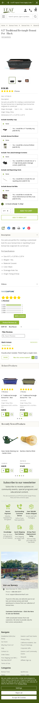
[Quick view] (12, 414)
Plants (3, 675)
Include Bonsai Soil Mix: (9, 186)
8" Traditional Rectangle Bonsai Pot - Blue (9, 396)
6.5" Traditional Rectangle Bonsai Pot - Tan (28, 396)
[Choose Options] (7, 414)
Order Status (5, 655)
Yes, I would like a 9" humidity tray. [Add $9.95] (23, 130)
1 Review (17, 91)
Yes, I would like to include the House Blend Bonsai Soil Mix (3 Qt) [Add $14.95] (23, 197)
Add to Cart (26, 211)
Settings (19, 688)
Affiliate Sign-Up (26, 660)
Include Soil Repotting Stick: (11, 170)
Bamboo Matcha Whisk (27, 451)
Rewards (23, 657)
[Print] (18, 228)
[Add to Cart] (7, 471)
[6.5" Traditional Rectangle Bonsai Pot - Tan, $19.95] (29, 379)
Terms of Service (20, 497)
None (7, 124)
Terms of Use (5, 663)
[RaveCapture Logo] (8, 291)
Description (5, 235)
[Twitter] (23, 228)
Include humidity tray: (9, 120)
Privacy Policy (25, 639)
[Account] (25, 10)
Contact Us (4, 651)
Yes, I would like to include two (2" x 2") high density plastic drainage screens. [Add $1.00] (24, 163)
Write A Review (20, 316)
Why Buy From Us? (7, 645)
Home (3, 25)
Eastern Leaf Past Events (29, 636)
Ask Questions (6, 37)
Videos (3, 284)
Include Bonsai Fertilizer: (10, 136)
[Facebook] (8, 228)
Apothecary (24, 672)
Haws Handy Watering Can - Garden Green (9, 452)
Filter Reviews (7, 332)
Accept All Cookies (19, 698)
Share (5, 357)
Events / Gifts (25, 675)
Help (2, 648)
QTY (4, 210)
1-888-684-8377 (16, 592)
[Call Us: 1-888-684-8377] (30, 10)
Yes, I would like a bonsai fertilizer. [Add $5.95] (23, 146)
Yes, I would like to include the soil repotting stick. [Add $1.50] (23, 180)
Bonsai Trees (5, 672)
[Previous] (3, 3)
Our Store (4, 642)
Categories (6, 668)
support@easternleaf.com (19, 594)
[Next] (8, 3)
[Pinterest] (28, 228)
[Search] (35, 16)
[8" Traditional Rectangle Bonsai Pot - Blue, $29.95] (10, 379)
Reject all (19, 693)
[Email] (13, 228)
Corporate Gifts (26, 648)
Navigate (5, 632)
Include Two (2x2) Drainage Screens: (14, 153)
